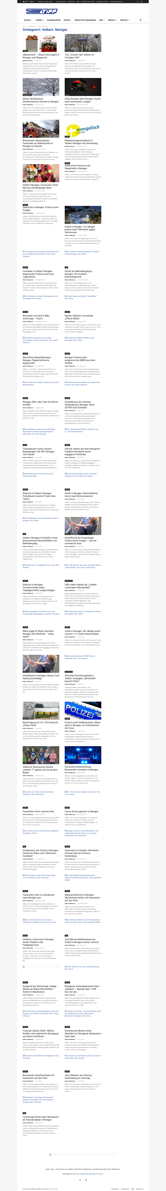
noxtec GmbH (53, 1189)
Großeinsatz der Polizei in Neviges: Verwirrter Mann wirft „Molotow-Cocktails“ (40, 853)
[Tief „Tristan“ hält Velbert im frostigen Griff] (83, 43)
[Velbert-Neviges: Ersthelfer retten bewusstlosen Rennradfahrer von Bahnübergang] (41, 526)
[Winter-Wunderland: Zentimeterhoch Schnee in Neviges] (41, 87)
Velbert (25, 51)
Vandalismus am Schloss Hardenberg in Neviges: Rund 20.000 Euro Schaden (79, 405)
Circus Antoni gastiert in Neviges (81, 811)
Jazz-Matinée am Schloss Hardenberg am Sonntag (78, 1076)
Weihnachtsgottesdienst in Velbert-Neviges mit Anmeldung (81, 142)
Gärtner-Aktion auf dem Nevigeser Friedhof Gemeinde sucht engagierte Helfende (82, 451)
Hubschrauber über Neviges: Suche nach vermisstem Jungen (83, 100)
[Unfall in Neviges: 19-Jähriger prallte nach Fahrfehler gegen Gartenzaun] (83, 215)
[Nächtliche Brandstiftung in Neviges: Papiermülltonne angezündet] (41, 346)
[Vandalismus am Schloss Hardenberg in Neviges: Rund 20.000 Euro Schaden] (83, 390)
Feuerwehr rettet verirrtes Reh (38, 811)
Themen (38, 20)
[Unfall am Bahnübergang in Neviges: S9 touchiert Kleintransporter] (83, 259)
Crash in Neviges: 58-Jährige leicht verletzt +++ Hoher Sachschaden (82, 632)
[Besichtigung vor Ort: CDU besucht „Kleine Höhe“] (41, 711)
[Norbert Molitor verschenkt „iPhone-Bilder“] (83, 304)
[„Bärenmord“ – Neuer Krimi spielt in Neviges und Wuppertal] (41, 43)
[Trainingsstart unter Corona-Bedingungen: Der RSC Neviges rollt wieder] (41, 437)
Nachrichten (68, 581)
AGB (78, 1)
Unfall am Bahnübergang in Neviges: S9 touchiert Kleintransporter (78, 274)
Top (24, 181)
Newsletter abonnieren (88, 1)
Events (67, 136)
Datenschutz (125, 1189)
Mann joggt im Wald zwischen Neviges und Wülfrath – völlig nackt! (38, 634)
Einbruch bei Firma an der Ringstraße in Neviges (77, 167)
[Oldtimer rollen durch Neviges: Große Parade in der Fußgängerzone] (41, 928)
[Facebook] (138, 1)
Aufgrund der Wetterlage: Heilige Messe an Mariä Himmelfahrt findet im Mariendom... (39, 989)
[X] (141, 1)
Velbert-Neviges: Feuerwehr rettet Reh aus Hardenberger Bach (40, 186)
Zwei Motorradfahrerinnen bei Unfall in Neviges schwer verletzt (82, 941)
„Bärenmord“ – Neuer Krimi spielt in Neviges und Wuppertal (41, 56)
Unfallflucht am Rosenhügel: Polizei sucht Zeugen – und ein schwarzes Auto (80, 540)
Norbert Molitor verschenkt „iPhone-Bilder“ (79, 317)
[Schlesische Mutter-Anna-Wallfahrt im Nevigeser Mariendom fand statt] (83, 1019)
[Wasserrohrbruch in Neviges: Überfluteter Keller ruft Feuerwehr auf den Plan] (83, 883)
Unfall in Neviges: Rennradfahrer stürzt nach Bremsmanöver (81, 494)
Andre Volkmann (70, 60)
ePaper (67, 20)
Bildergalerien (54, 20)
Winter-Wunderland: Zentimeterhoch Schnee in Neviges (41, 100)
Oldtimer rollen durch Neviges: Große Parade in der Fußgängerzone (38, 942)
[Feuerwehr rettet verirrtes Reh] (41, 800)
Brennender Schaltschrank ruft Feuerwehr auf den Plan (38, 1076)
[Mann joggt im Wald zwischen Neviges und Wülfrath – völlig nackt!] (41, 619)
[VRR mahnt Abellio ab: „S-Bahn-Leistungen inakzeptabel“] (83, 573)
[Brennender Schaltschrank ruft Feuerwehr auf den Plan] (41, 1063)
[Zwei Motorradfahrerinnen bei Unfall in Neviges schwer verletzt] (83, 928)
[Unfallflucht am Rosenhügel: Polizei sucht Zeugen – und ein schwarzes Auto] (83, 526)
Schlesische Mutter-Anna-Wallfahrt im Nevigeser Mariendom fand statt (83, 1033)
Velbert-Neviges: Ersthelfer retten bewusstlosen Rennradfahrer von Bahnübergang (40, 540)
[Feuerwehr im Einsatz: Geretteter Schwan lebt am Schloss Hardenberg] (83, 839)
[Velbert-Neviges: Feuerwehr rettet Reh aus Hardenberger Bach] (41, 173)
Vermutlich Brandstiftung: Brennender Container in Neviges (81, 768)
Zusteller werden (61, 1)
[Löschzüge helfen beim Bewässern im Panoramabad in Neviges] (41, 1105)
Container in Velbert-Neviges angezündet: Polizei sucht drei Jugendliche (38, 274)
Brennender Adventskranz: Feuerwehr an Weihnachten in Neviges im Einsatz (38, 143)
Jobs (101, 20)
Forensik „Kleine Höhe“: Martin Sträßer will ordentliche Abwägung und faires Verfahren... (40, 1033)
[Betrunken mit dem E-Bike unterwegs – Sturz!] (41, 304)
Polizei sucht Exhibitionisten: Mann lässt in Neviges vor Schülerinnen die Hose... (83, 725)
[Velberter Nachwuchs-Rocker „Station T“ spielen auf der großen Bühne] (41, 755)
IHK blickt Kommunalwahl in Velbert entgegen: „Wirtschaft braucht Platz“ (80, 678)
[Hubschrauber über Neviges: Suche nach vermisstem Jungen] (83, 87)
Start (24, 26)
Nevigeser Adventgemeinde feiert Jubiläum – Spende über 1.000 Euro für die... (82, 989)
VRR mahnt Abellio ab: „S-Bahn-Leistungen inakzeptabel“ (81, 586)
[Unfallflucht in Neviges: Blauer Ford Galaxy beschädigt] (41, 664)
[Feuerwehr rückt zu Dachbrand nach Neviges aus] (41, 883)
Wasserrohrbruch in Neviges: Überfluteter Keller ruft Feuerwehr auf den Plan (82, 898)
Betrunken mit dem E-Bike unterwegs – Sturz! (36, 317)
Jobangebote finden (102, 1)
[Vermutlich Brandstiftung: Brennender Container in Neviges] (83, 755)
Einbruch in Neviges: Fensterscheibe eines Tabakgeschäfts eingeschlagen (39, 587)
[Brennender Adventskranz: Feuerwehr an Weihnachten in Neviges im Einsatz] (41, 129)
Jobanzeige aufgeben (116, 1)
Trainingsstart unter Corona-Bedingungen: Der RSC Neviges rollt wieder (38, 451)
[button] (140, 20)
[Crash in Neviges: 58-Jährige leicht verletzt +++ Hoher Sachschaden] (83, 619)
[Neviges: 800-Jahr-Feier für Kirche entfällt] (41, 390)
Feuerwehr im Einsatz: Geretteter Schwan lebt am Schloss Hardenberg (82, 853)
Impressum (71, 1)
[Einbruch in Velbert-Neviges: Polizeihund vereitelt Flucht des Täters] (41, 481)
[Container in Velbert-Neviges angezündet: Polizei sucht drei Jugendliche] (41, 259)
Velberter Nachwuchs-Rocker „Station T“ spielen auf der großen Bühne (40, 770)
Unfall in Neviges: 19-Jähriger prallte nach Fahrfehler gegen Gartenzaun (80, 229)
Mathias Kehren (28, 60)
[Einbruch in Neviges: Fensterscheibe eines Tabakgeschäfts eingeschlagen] (41, 573)
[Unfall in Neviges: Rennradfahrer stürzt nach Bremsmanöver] (83, 481)
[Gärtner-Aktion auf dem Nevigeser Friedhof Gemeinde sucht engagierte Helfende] (83, 437)
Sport (24, 445)
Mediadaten (115, 1189)
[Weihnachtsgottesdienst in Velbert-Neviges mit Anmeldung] (83, 129)
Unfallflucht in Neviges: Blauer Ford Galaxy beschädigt (41, 677)
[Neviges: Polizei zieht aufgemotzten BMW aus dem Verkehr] (83, 346)
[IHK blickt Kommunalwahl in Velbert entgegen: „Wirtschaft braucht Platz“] (83, 664)
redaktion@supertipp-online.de (91, 1174)
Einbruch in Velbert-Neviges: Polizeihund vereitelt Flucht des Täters (39, 496)
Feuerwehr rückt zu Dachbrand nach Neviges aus (38, 896)
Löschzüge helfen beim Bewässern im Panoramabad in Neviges (41, 1118)
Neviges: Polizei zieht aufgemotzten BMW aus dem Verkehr (80, 360)
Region (27, 20)
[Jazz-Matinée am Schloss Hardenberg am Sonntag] (83, 1063)
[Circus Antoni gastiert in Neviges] (83, 800)
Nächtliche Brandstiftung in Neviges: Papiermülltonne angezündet (37, 360)
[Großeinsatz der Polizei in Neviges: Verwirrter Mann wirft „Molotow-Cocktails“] (41, 839)
